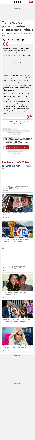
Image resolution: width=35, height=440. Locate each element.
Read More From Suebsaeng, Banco (17, 123)
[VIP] (31, 2)
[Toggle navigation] (2, 2)
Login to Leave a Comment (17, 147)
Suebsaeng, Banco (11, 33)
